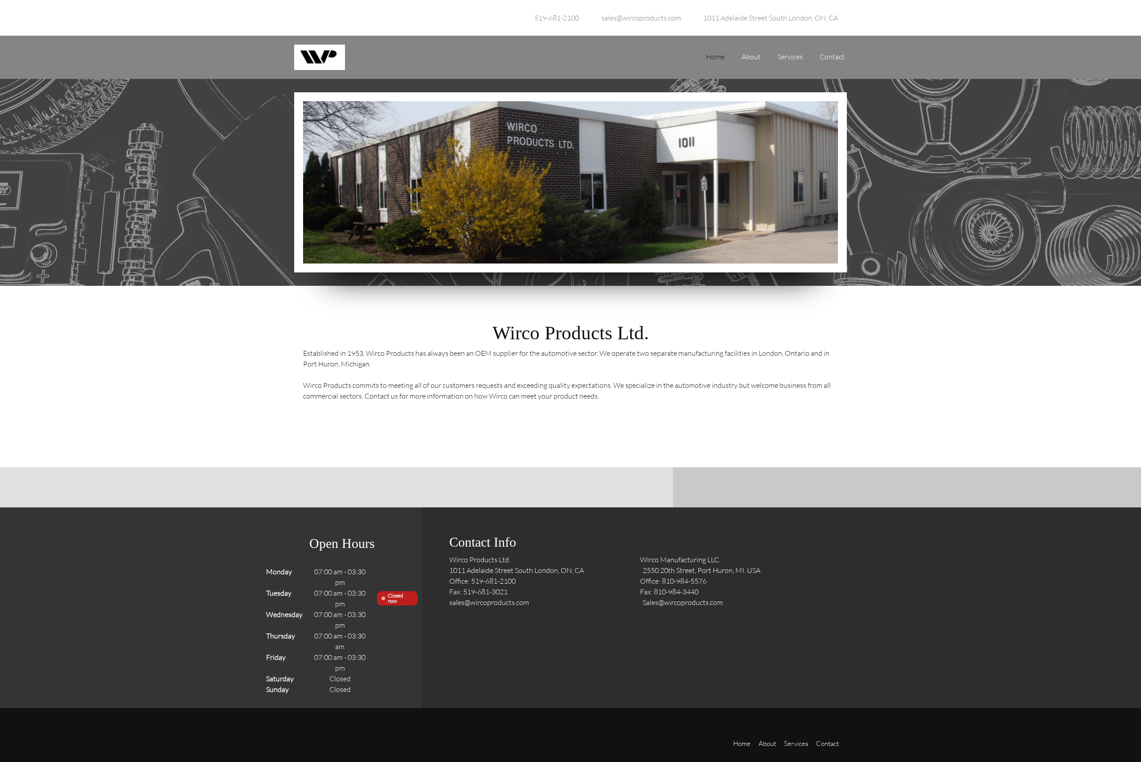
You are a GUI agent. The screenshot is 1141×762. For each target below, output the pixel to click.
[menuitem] (715, 60)
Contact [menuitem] (827, 743)
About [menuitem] (767, 743)
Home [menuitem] (742, 743)
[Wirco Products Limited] (319, 57)
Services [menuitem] (796, 743)
